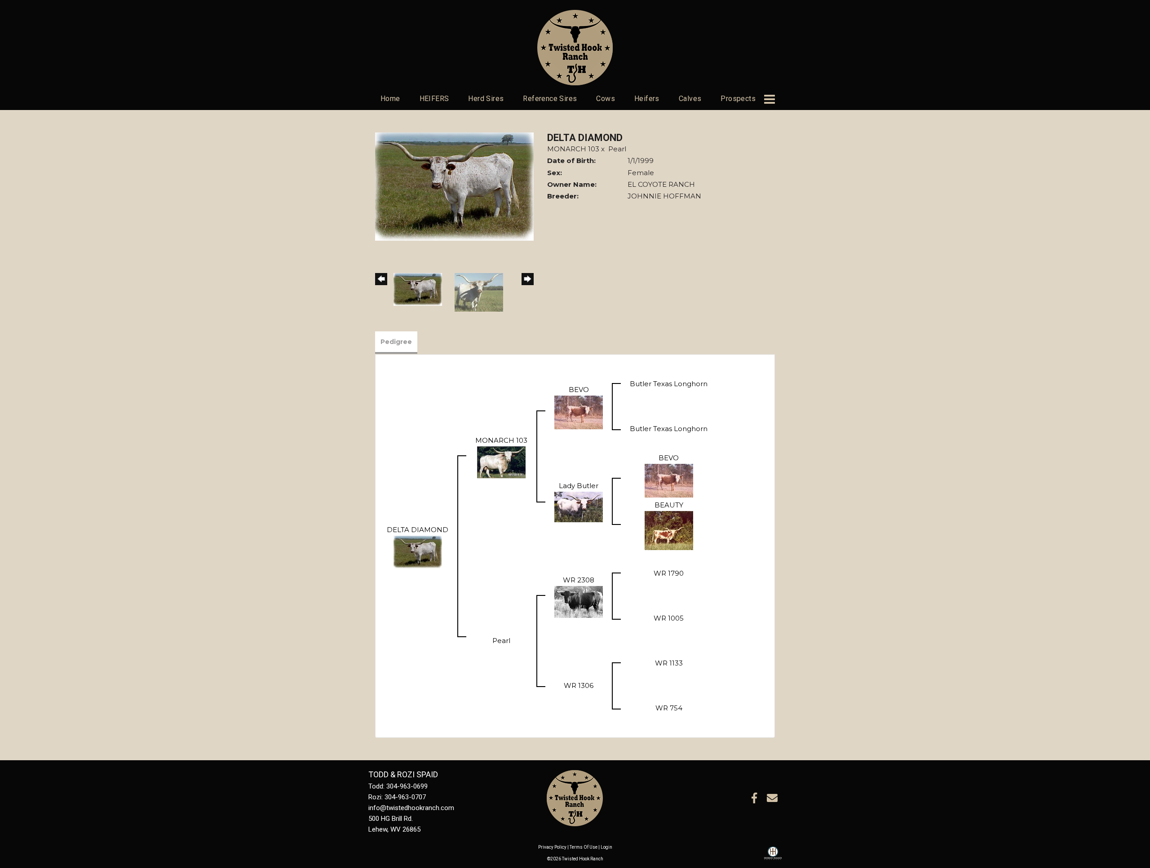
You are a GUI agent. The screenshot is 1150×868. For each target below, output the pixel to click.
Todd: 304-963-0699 (398, 786)
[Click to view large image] (454, 185)
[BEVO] (578, 411)
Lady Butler (578, 485)
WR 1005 (669, 618)
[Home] (575, 798)
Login (606, 847)
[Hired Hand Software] (773, 857)
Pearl (617, 149)
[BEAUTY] (669, 529)
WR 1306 (578, 685)
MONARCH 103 (573, 149)
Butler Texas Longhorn (669, 383)
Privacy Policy (552, 847)
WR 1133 (669, 663)
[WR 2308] (578, 601)
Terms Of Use (583, 847)
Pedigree (396, 342)
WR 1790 (669, 573)
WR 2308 (578, 580)
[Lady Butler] (578, 506)
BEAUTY (669, 505)
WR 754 (668, 708)
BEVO (579, 389)
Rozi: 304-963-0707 (397, 797)
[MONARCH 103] (501, 461)
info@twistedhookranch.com (411, 808)
